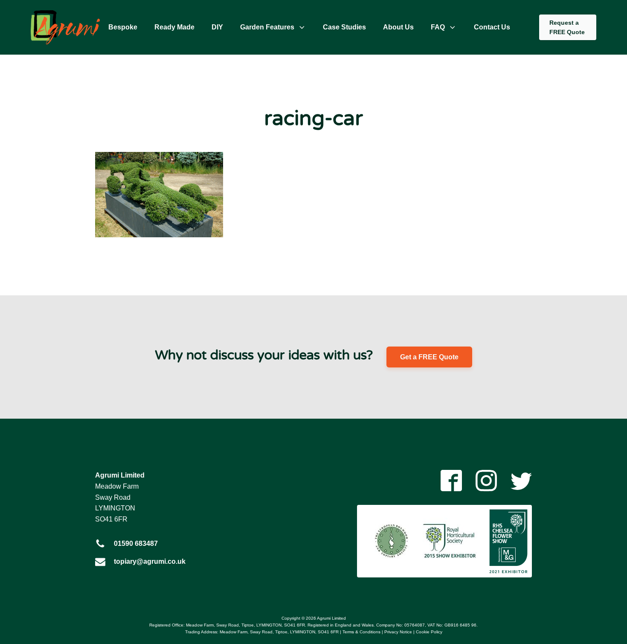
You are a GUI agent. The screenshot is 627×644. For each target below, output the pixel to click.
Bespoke (122, 27)
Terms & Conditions (361, 631)
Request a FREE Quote (567, 27)
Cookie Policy (429, 631)
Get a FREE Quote (429, 357)
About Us (398, 27)
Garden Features (267, 27)
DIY (217, 27)
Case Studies (344, 27)
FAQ (438, 27)
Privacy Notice (398, 631)
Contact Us (492, 27)
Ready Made (174, 27)
